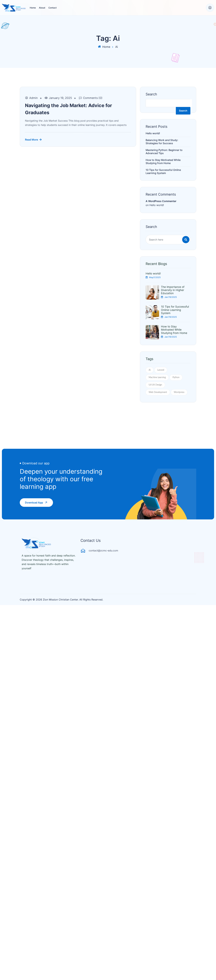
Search (151, 94)
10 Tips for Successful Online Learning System (163, 171)
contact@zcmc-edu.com (103, 550)
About (42, 7)
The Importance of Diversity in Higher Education (172, 290)
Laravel (160, 370)
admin (33, 98)
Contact (52, 7)
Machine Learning (157, 377)
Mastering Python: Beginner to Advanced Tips (164, 151)
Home (33, 7)
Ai (150, 370)
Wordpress (179, 392)
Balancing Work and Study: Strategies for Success (162, 141)
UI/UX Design (155, 385)
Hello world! (153, 133)
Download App (34, 502)
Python (176, 377)
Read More (31, 139)
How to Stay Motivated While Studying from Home (163, 161)
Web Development (158, 392)
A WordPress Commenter (161, 201)
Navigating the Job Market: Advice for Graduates (68, 109)
